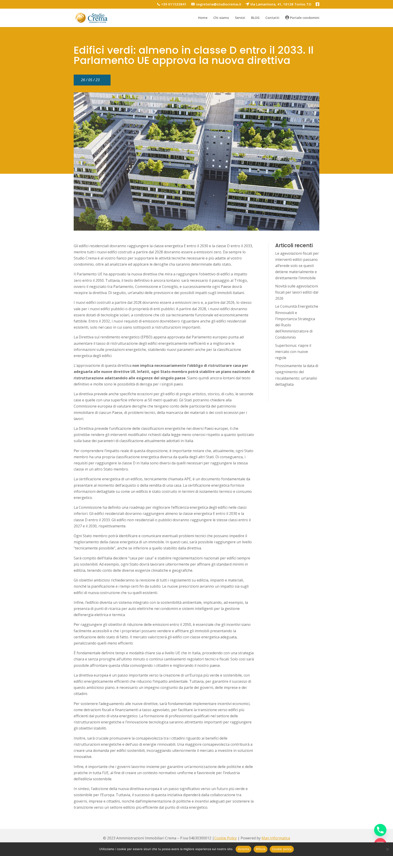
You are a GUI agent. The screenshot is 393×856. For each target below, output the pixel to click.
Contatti (272, 18)
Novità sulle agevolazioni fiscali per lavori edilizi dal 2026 (296, 292)
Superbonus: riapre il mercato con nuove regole (293, 351)
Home (202, 18)
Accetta (243, 849)
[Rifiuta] (387, 849)
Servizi (240, 18)
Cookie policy (282, 849)
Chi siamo (221, 18)
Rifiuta (260, 849)
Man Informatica (276, 838)
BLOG (255, 18)
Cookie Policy (225, 838)
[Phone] (380, 830)
